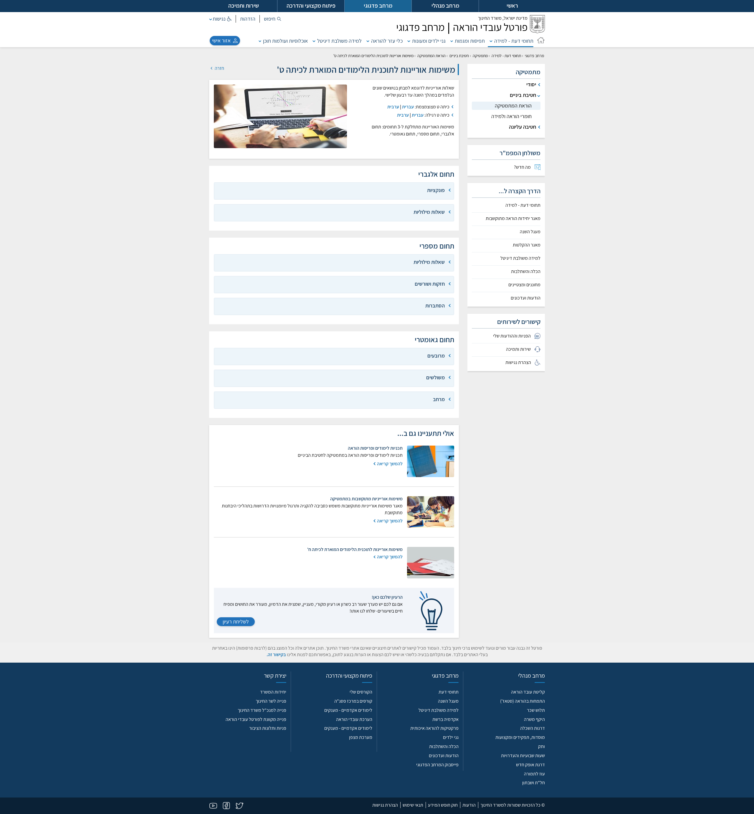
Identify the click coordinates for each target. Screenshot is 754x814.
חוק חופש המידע (443, 805)
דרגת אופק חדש (530, 765)
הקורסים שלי (361, 692)
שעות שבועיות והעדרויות (523, 755)
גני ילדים (451, 737)
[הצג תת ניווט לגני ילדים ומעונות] (409, 40)
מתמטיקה (480, 55)
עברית (408, 107)
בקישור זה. (276, 654)
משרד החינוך (503, 18)
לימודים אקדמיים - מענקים (348, 710)
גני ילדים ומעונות (429, 40)
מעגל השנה (530, 232)
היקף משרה (534, 719)
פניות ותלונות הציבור (267, 728)
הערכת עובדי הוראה (354, 719)
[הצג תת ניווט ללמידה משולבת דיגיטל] (314, 40)
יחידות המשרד (273, 692)
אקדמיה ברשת (445, 719)
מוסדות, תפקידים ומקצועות (520, 737)
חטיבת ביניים (459, 55)
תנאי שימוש (413, 805)
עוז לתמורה (534, 774)
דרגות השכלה (532, 728)
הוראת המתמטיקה (431, 55)
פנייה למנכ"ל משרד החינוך (262, 710)
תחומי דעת (449, 692)
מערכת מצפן (360, 737)
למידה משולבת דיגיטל (339, 40)
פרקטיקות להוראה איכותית (434, 728)
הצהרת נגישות (385, 805)
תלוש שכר (536, 710)
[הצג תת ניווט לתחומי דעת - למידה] (491, 40)
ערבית (393, 107)
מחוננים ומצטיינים (524, 285)
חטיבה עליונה (522, 126)
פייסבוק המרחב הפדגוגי (437, 765)
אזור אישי (221, 40)
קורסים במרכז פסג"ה (353, 701)
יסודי (531, 84)
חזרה (219, 68)
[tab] (334, 191)
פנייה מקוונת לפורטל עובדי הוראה (256, 719)
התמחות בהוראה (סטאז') (522, 701)
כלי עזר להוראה (387, 40)
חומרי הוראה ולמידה (511, 116)
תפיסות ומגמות (470, 40)
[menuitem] (506, 167)
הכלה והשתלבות (525, 271)
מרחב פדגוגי (534, 55)
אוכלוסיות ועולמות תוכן (285, 40)
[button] (272, 19)
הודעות (469, 805)
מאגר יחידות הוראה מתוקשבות (513, 218)
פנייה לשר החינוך (271, 701)
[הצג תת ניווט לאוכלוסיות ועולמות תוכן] (260, 40)
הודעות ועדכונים (525, 298)
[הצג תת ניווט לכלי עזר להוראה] (368, 40)
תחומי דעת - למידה (513, 40)
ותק (541, 746)
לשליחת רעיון (236, 621)
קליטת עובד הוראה (528, 692)
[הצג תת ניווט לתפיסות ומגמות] (452, 40)
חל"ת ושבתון (533, 783)
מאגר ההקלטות (526, 245)
